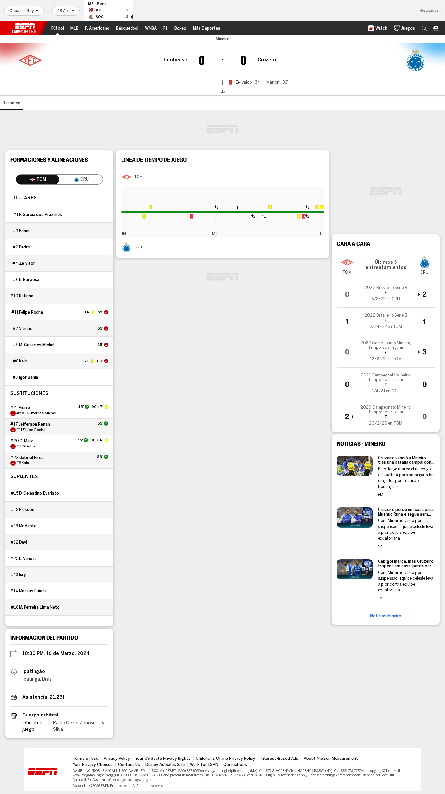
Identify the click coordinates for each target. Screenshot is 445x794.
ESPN (24, 28)
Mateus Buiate (33, 591)
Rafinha (26, 296)
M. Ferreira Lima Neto (39, 607)
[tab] (37, 179)
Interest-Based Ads (279, 758)
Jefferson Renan (34, 424)
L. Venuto (28, 558)
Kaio (23, 361)
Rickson (26, 509)
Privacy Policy (117, 758)
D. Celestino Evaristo (39, 493)
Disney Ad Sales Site (165, 764)
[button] (424, 28)
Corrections (235, 764)
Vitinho (26, 328)
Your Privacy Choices (93, 764)
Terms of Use (85, 758)
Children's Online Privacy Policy (225, 758)
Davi (23, 542)
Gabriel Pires (31, 457)
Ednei (24, 231)
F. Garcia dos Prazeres (40, 214)
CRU (138, 247)
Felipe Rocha (31, 312)
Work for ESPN (204, 764)
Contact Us (129, 764)
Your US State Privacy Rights (163, 758)
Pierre (24, 407)
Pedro (24, 247)
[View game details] (386, 293)
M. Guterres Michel (36, 345)
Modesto (27, 526)
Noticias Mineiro (385, 616)
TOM (138, 177)
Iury (22, 575)
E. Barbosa (29, 279)
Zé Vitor (27, 263)
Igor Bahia (28, 377)
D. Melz (26, 441)
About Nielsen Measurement (331, 758)
